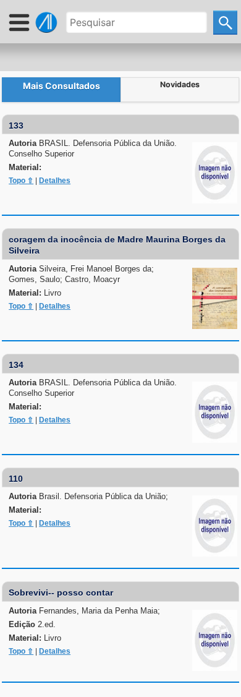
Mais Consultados (61, 85)
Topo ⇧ (21, 180)
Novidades (180, 84)
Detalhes (54, 180)
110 (16, 479)
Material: (25, 167)
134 (16, 365)
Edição (32, 624)
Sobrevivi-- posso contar (61, 592)
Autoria (93, 148)
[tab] (61, 89)
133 (16, 125)
